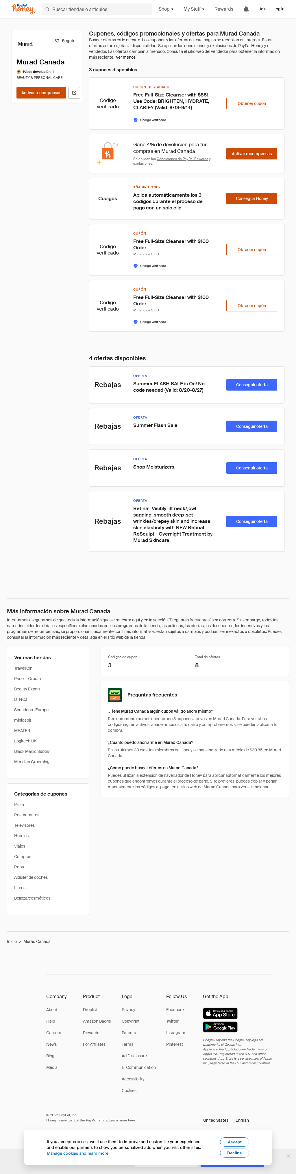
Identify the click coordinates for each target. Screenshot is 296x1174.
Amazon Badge (97, 1021)
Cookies (129, 1090)
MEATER (22, 730)
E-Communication (139, 1067)
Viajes (19, 846)
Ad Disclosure (134, 1055)
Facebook (175, 1009)
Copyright (131, 1021)
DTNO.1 (20, 699)
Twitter (172, 1021)
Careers (53, 1032)
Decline (234, 1153)
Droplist (90, 1009)
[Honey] (23, 9)
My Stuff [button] (192, 9)
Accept (235, 1142)
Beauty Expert (27, 689)
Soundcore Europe (31, 709)
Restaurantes (26, 815)
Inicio (12, 941)
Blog (50, 1055)
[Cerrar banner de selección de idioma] (288, 1156)
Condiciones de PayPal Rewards (182, 159)
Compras (22, 856)
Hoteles (21, 835)
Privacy (128, 1009)
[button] (226, 1120)
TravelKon (23, 668)
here (131, 1120)
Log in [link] (278, 9)
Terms (127, 1044)
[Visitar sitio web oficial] (74, 93)
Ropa (19, 867)
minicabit (22, 720)
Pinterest (174, 1044)
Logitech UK (25, 741)
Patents (129, 1032)
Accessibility (133, 1079)
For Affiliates (94, 1044)
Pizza (19, 804)
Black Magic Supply (32, 751)
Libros (19, 887)
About (51, 1009)
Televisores (24, 825)
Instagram (175, 1032)
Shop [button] (164, 9)
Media (52, 1067)
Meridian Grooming (31, 761)
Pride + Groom (27, 678)
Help (50, 1021)
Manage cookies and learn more (77, 1153)
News (51, 1044)
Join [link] (263, 9)
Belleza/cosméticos (32, 898)
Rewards (223, 9)
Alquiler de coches (31, 877)
